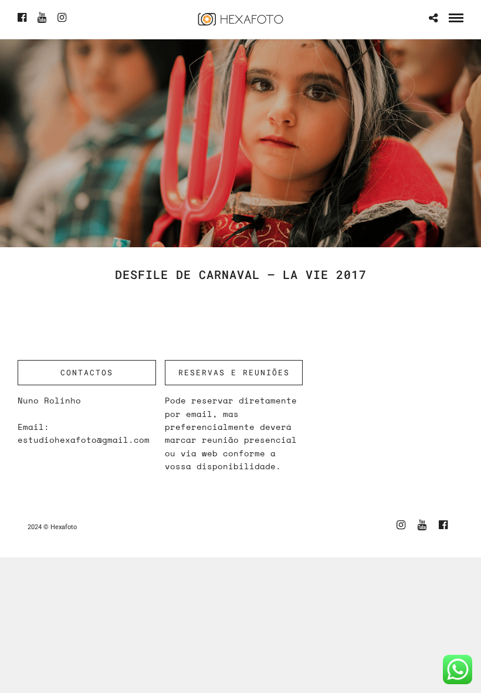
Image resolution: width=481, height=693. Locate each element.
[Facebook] (22, 17)
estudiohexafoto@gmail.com (84, 439)
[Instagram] (61, 17)
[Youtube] (42, 17)
